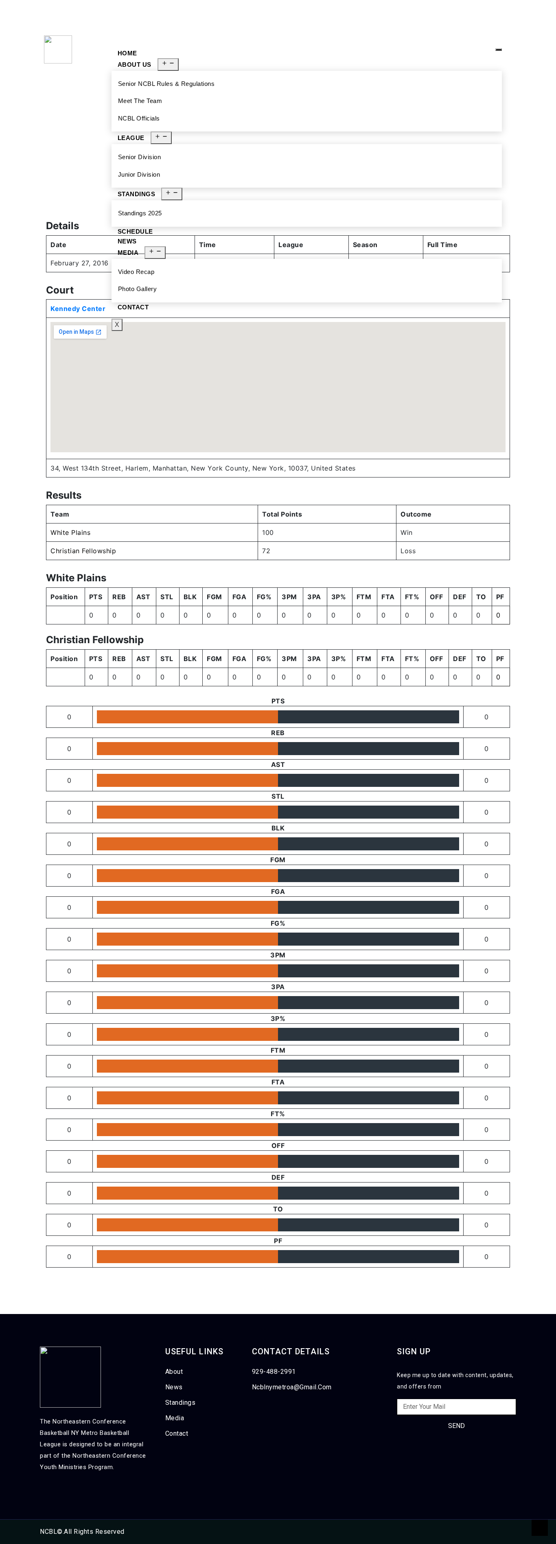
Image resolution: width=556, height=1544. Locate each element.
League (131, 137)
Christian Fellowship (83, 551)
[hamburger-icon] (498, 49)
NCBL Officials (139, 118)
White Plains (70, 532)
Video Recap (136, 271)
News (127, 241)
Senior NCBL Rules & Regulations (166, 83)
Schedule (135, 231)
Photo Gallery (137, 288)
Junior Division (139, 174)
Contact (133, 307)
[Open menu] (168, 64)
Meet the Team (140, 100)
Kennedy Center (77, 308)
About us (134, 64)
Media (128, 252)
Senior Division (139, 156)
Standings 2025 (140, 213)
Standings (136, 194)
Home (127, 53)
